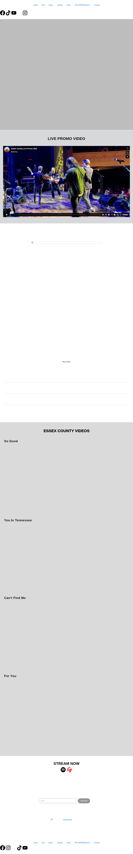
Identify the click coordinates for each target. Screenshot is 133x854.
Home (35, 5)
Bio (43, 5)
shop (68, 5)
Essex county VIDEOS (67, 431)
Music (51, 5)
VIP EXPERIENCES (82, 5)
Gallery (60, 5)
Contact (97, 5)
